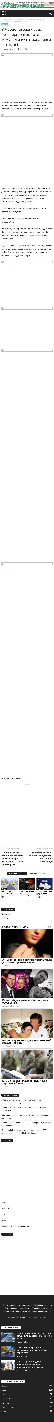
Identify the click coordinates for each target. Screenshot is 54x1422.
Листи (4, 24)
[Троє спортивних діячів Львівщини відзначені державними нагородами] (8, 1365)
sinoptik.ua (24, 1226)
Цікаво (4, 1390)
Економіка (5, 1399)
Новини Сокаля (35, 235)
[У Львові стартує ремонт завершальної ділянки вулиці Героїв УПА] (8, 1351)
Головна (4, 19)
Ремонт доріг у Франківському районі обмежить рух (8, 894)
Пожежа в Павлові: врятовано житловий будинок (26, 893)
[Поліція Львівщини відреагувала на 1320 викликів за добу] (44, 884)
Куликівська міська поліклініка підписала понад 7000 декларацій (41, 857)
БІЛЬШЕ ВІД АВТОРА (37, 874)
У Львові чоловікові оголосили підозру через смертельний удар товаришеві (26, 1124)
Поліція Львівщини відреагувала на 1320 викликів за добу (44, 894)
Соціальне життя (8, 1407)
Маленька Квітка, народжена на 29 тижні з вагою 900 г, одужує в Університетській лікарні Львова (24, 1131)
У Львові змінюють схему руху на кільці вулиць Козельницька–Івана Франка (21, 1101)
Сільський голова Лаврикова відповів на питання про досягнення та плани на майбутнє (12, 858)
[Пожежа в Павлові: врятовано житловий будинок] (27, 884)
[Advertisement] (27, 814)
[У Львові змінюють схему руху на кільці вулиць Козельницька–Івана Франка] (8, 1337)
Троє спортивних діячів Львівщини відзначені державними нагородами (25, 1116)
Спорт (3, 1411)
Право (4, 1386)
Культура (5, 1403)
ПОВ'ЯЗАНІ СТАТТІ (16, 874)
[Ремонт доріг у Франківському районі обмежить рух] (9, 884)
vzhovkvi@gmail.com (37, 1317)
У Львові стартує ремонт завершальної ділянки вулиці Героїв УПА (24, 1108)
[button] (50, 13)
